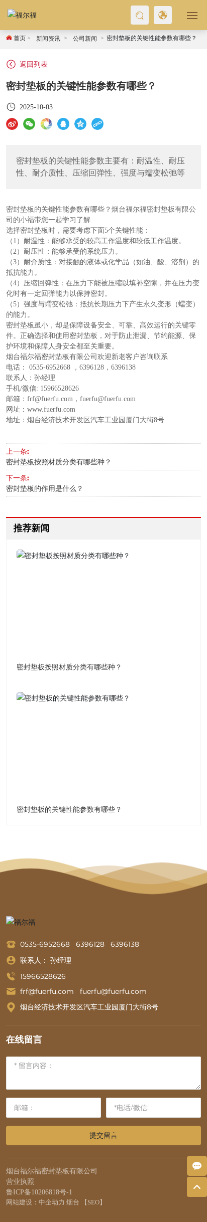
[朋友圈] (46, 123)
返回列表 (33, 64)
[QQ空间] (80, 123)
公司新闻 (85, 38)
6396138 (125, 944)
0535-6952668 (45, 944)
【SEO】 (93, 1202)
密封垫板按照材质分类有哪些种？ (59, 462)
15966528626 (43, 976)
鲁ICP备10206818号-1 (39, 1192)
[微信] (29, 123)
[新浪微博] (12, 123)
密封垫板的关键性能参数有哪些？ (69, 809)
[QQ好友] (63, 123)
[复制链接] (97, 123)
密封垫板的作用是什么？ (44, 488)
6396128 (93, 944)
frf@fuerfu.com (47, 991)
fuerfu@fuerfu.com (112, 991)
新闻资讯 (48, 38)
